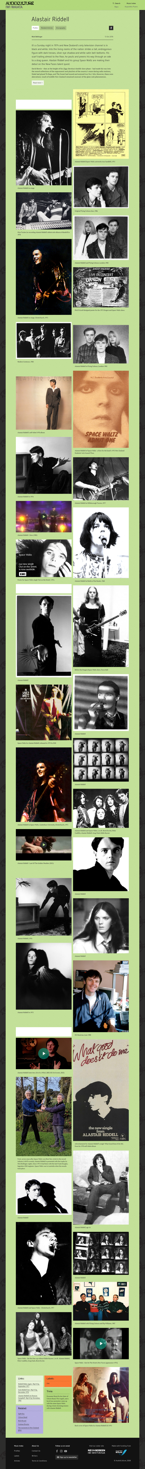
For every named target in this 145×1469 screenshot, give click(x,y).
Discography (60, 28)
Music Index (18, 1446)
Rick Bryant (22, 1421)
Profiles (17, 1451)
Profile (35, 28)
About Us (35, 1446)
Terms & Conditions (39, 1461)
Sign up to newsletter (68, 1457)
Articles (17, 1461)
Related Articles (47, 28)
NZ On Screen (96, 1452)
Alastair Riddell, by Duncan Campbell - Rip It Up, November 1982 (29, 1398)
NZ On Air (121, 1452)
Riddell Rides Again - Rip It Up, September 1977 (29, 1385)
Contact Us (36, 1451)
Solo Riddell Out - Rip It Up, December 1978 (28, 1391)
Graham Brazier (23, 1424)
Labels (16, 1456)
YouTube (65, 1451)
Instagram (61, 1451)
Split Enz (21, 1414)
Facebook (111, 28)
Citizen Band (22, 1417)
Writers (34, 1456)
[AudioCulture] (20, 5)
